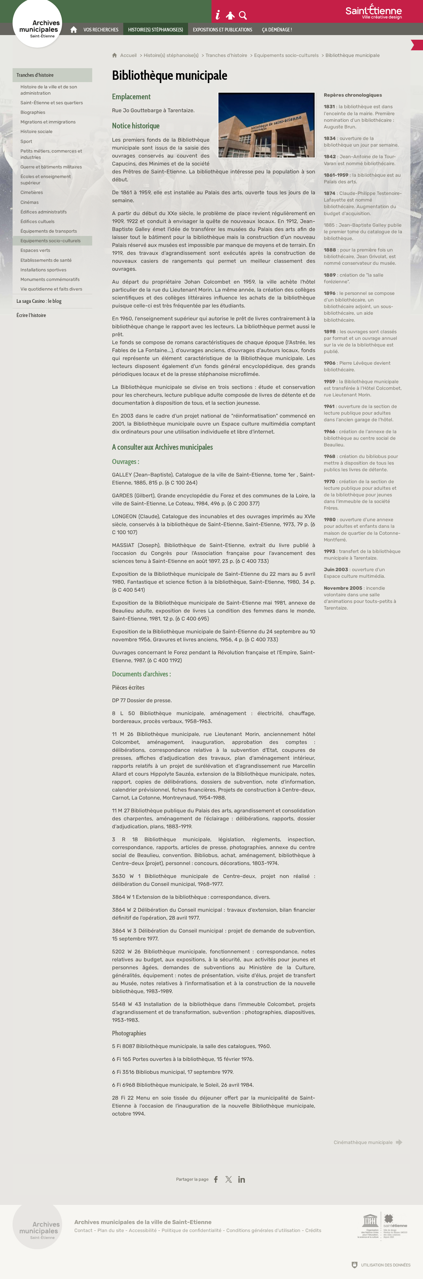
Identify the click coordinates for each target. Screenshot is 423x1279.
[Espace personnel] (230, 11)
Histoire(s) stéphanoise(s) (171, 55)
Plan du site (110, 1230)
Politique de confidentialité (191, 1230)
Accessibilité (143, 1230)
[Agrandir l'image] (266, 125)
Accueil (129, 55)
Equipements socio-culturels (286, 55)
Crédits (313, 1230)
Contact (83, 1230)
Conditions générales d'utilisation (263, 1230)
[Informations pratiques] (218, 11)
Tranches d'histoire (226, 55)
